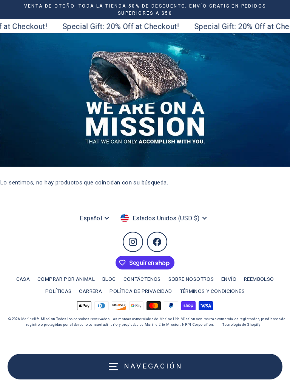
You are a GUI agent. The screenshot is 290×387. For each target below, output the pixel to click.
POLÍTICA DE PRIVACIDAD (141, 291)
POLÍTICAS (58, 291)
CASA (23, 279)
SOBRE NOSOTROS (191, 279)
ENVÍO (228, 279)
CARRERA (90, 291)
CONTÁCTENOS (142, 279)
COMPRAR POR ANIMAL (66, 279)
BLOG (109, 279)
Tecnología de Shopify (241, 325)
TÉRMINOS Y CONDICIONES (212, 291)
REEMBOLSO (259, 279)
